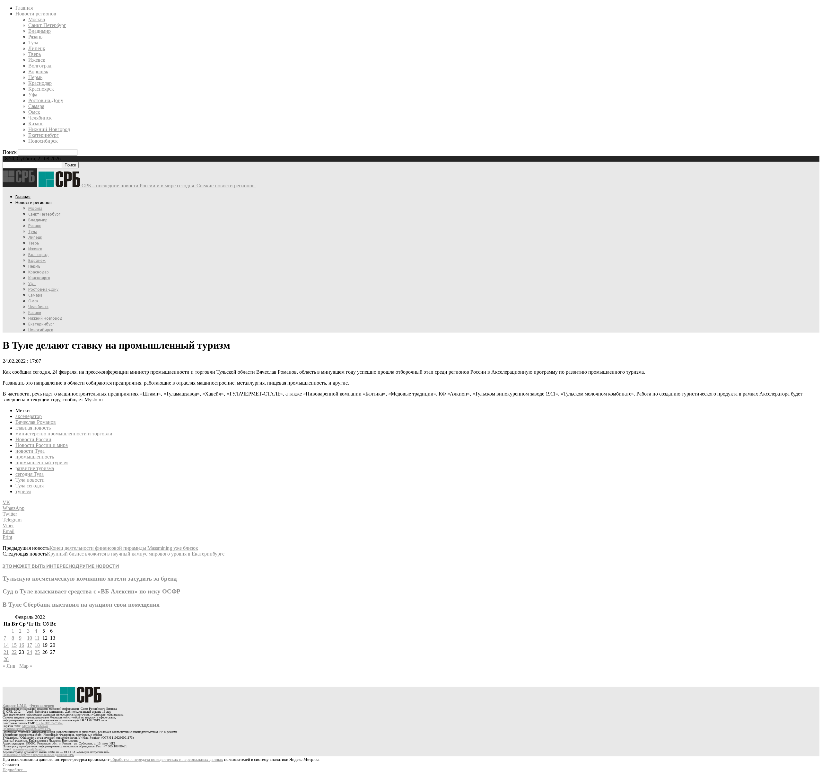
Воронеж (38, 71)
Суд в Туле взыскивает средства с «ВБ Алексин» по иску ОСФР (91, 591)
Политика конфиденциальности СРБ (27, 729)
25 (37, 652)
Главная (24, 8)
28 (6, 659)
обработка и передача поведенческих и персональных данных (166, 759)
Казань (35, 123)
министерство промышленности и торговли (63, 433)
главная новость (33, 428)
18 (37, 645)
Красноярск (41, 89)
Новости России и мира (41, 445)
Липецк (36, 48)
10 (29, 638)
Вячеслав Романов (35, 422)
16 (21, 645)
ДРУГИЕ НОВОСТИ (97, 566)
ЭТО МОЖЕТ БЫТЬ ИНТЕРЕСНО (39, 566)
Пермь (35, 77)
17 (29, 645)
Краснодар (40, 83)
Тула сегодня (29, 485)
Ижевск (36, 60)
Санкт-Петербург (47, 25)
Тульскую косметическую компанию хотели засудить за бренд (90, 578)
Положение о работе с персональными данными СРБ (38, 755)
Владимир (39, 31)
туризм (23, 491)
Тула (33, 42)
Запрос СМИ (15, 705)
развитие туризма (34, 468)
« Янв (9, 666)
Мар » (25, 666)
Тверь (34, 54)
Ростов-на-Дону (45, 100)
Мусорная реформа (35, 726)
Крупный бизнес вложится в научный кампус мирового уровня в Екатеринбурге (135, 554)
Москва (36, 19)
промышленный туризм (41, 462)
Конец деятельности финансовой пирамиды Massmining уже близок (123, 548)
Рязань (35, 37)
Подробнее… (15, 769)
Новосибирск (43, 141)
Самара (36, 106)
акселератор (28, 416)
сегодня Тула (29, 474)
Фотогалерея (42, 705)
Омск (34, 112)
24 (29, 652)
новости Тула (30, 451)
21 (6, 652)
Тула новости (30, 480)
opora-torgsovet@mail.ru (29, 749)
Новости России (33, 439)
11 (37, 638)
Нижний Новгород (49, 129)
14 (6, 645)
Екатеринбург (43, 135)
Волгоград (39, 65)
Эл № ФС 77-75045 (49, 723)
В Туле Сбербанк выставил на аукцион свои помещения (81, 604)
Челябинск (40, 117)
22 (14, 652)
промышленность (34, 456)
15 (14, 645)
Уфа (32, 94)
